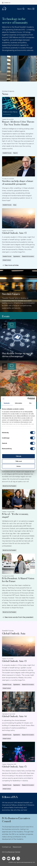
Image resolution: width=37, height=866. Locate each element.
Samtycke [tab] (7, 403)
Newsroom (17, 847)
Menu (30, 9)
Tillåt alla (18, 456)
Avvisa (18, 466)
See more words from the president (19, 617)
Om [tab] (30, 403)
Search (19, 9)
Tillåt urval (18, 461)
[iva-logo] (4, 9)
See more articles (12, 265)
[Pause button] (31, 76)
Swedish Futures (11, 293)
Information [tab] (18, 403)
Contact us (7, 2)
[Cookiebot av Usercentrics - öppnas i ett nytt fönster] (27, 398)
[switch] (32, 438)
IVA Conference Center (11, 852)
